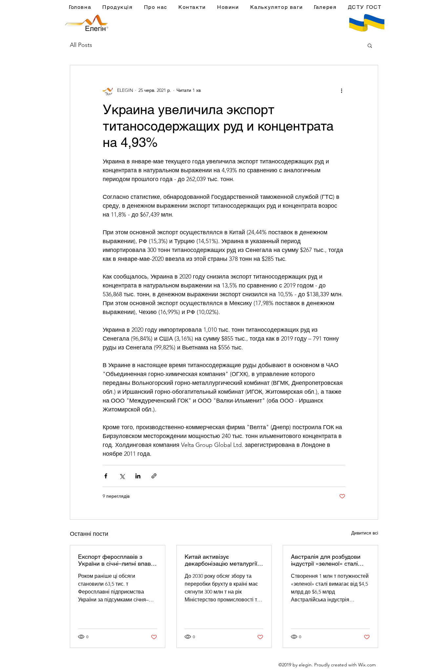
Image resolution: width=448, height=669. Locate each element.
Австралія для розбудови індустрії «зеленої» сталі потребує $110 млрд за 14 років (326, 560)
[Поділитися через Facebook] (106, 476)
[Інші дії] (341, 90)
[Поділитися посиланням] (154, 476)
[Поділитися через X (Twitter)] (122, 476)
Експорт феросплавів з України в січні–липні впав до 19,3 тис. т (114, 560)
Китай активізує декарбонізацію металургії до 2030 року (221, 560)
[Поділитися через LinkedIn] (138, 476)
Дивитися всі (364, 533)
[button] (370, 45)
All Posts (81, 45)
